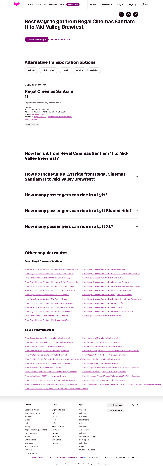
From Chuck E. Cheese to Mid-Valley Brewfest (44, 346)
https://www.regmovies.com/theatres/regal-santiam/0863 (48, 117)
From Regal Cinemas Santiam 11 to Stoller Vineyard (47, 294)
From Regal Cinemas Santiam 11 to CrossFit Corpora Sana (49, 307)
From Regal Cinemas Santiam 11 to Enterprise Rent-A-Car (106, 282)
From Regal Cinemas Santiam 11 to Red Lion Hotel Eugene (49, 286)
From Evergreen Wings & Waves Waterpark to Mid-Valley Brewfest (111, 376)
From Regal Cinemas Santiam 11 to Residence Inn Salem (48, 311)
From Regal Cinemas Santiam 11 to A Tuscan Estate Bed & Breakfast (111, 273)
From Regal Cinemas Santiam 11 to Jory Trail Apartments (49, 303)
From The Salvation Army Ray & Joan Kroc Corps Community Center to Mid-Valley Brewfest (121, 384)
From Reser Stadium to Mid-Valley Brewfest (101, 359)
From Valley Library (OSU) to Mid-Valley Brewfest (46, 376)
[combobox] (145, 4)
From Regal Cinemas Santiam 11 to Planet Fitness (46, 299)
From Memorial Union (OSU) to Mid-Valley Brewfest (104, 380)
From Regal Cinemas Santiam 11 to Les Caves (101, 316)
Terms (33, 457)
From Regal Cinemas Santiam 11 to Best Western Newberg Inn (51, 269)
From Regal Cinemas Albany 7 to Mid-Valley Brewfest (48, 363)
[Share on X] (121, 14)
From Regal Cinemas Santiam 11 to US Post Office (103, 303)
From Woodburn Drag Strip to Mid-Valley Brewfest (104, 372)
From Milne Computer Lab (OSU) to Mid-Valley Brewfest (49, 342)
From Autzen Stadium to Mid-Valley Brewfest (44, 367)
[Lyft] (16, 4)
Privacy (41, 457)
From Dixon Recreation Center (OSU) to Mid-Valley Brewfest (51, 372)
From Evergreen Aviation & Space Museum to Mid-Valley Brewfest (110, 367)
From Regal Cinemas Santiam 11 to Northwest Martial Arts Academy (111, 286)
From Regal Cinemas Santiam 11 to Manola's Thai (103, 307)
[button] (81, 156)
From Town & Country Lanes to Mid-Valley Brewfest (47, 350)
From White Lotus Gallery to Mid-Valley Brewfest (46, 355)
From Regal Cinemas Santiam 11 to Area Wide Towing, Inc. (107, 290)
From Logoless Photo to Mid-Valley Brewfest (101, 342)
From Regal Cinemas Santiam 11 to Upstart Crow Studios (49, 273)
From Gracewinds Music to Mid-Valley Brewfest (102, 346)
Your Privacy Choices (75, 457)
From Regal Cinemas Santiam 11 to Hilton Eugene (103, 269)
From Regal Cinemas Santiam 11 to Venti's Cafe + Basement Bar (52, 282)
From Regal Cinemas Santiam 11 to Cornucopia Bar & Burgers (51, 290)
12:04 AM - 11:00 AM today (38, 109)
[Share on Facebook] (128, 14)
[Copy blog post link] (135, 14)
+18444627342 (38, 114)
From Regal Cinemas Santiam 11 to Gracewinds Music (48, 320)
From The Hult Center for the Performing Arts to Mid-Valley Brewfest (54, 359)
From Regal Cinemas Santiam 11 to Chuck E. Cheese (104, 278)
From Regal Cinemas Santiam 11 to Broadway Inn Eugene (49, 278)
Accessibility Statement (56, 457)
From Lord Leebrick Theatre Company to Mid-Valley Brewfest (51, 384)
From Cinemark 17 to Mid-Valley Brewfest (100, 338)
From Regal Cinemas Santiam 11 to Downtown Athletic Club (107, 311)
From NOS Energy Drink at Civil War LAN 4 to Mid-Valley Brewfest (110, 350)
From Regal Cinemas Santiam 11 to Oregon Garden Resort (107, 294)
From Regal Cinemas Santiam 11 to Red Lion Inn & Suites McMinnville (112, 299)
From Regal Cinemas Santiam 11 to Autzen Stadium (46, 316)
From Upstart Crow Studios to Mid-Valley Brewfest (104, 355)
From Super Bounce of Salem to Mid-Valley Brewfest (47, 338)
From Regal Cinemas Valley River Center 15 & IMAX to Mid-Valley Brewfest (56, 388)
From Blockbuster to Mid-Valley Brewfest (100, 363)
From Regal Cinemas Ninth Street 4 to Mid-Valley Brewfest (50, 380)
